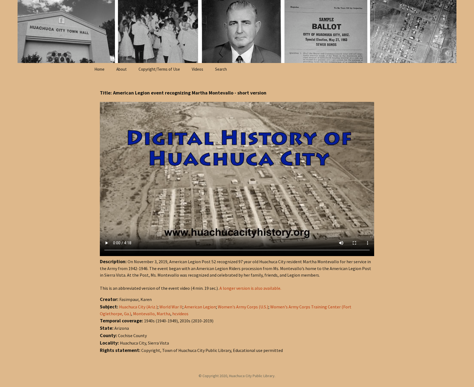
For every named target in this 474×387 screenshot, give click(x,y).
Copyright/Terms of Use (159, 69)
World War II (170, 306)
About (121, 69)
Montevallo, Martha (151, 313)
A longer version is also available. (250, 288)
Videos (197, 69)
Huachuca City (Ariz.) (138, 306)
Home (99, 69)
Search (221, 69)
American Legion (200, 306)
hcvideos (180, 313)
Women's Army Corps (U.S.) (243, 306)
